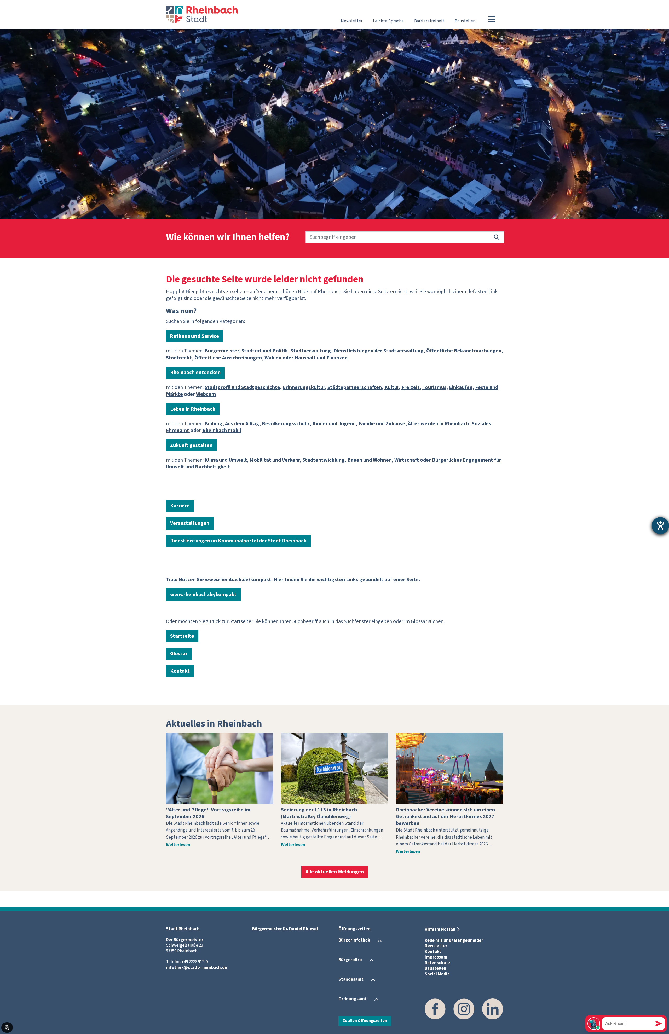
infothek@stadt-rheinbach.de (196, 968)
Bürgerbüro (350, 960)
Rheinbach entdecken (195, 372)
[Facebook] (435, 1008)
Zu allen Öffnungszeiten (365, 1021)
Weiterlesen (178, 845)
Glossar (179, 653)
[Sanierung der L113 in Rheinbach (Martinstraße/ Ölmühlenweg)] (334, 768)
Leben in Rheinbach (192, 409)
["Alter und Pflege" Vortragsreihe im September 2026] (219, 768)
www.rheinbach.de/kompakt (203, 594)
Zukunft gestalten (191, 445)
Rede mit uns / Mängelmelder (454, 940)
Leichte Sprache (388, 21)
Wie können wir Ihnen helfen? (228, 237)
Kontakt (180, 671)
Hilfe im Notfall (440, 929)
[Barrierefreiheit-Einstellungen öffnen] (660, 525)
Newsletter (351, 21)
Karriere (180, 505)
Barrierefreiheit (429, 21)
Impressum (436, 957)
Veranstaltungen (189, 523)
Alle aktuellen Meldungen (334, 871)
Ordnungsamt (352, 999)
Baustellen (465, 21)
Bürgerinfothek (354, 940)
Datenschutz (438, 963)
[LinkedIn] (492, 1008)
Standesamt (351, 980)
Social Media (437, 974)
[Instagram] (463, 1008)
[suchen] (496, 237)
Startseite (182, 636)
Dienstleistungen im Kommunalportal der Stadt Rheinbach (238, 540)
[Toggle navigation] (491, 19)
